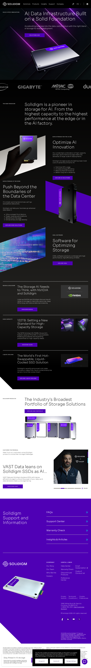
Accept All (42, 661)
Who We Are (51, 573)
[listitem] (62, 619)
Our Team (50, 569)
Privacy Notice (63, 597)
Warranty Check (67, 569)
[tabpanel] (45, 469)
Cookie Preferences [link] (83, 597)
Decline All (56, 661)
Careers (49, 576)
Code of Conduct (79, 572)
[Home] (11, 4)
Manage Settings (71, 661)
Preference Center (65, 579)
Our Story (50, 566)
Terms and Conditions (73, 597)
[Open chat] (84, 661)
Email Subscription (80, 567)
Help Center (65, 566)
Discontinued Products (66, 574)
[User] (87, 4)
